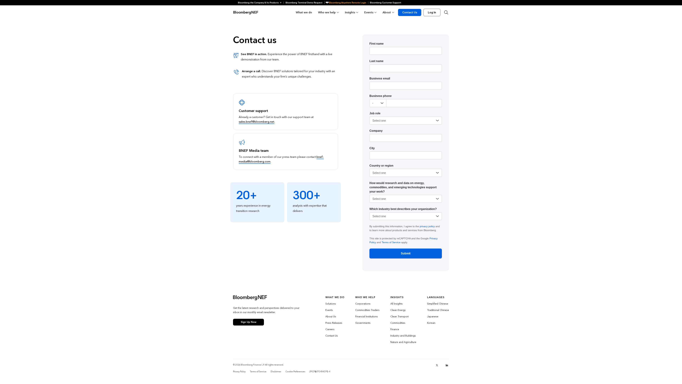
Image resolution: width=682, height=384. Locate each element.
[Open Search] (446, 12)
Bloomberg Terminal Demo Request (304, 3)
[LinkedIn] (447, 365)
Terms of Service (391, 242)
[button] (261, 3)
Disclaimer (276, 371)
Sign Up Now (248, 322)
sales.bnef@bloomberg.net (256, 122)
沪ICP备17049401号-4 (319, 371)
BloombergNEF (245, 12)
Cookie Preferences (295, 371)
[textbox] (414, 103)
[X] (437, 365)
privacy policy (427, 226)
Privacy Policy (239, 371)
